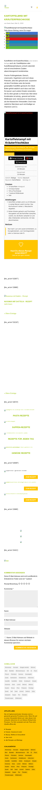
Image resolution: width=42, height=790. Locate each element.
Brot (6, 671)
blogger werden (24, 667)
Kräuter (34, 681)
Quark (6, 691)
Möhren (31, 684)
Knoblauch (27, 681)
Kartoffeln (14, 681)
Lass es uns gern (18, 255)
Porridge (31, 688)
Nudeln (7, 688)
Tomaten (24, 695)
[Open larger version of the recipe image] (21, 124)
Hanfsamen (13, 677)
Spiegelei (7, 695)
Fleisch (7, 674)
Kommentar (9, 589)
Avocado (15, 667)
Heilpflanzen (22, 677)
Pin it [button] (30, 158)
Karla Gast (10, 23)
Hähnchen (31, 677)
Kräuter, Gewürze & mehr (14, 732)
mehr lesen (8, 304)
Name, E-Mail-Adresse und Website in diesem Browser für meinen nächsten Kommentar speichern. (19, 640)
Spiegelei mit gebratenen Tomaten (19, 336)
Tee (19, 695)
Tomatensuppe (9, 698)
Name (6, 611)
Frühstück (13, 674)
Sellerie (27, 691)
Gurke (6, 677)
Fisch (35, 671)
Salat (16, 691)
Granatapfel (28, 674)
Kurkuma (7, 684)
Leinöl (18, 684)
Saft (11, 691)
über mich (9, 737)
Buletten (11, 671)
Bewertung (22, 162)
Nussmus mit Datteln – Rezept (18, 301)
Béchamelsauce (20, 671)
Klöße (20, 681)
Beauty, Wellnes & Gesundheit (15, 734)
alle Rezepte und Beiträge (14, 740)
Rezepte (8, 729)
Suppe (14, 695)
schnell (21, 691)
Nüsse (13, 688)
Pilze (18, 688)
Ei (31, 671)
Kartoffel (7, 681)
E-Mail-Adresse (9, 620)
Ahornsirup (8, 667)
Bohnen (33, 667)
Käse (13, 684)
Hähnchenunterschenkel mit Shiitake (20, 378)
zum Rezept (31, 477)
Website (7, 629)
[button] (7, 33)
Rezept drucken (17, 158)
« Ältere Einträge (10, 313)
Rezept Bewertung (11, 584)
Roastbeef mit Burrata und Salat (19, 357)
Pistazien (24, 688)
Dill (28, 671)
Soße (33, 691)
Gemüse (20, 674)
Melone (24, 684)
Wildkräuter (18, 698)
